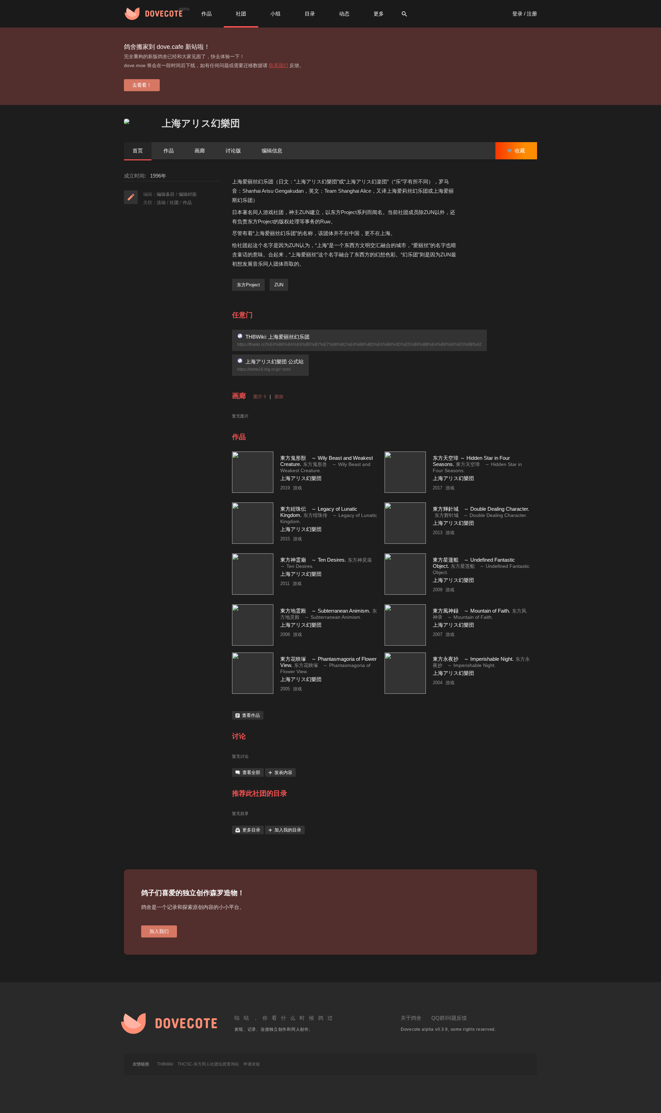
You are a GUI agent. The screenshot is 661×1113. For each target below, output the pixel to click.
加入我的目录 (287, 830)
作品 (206, 14)
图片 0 (259, 396)
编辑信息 (272, 150)
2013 (437, 532)
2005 (285, 688)
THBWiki (165, 1064)
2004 (437, 682)
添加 (278, 396)
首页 (138, 150)
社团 (241, 14)
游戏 (297, 487)
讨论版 (233, 150)
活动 (161, 202)
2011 (285, 583)
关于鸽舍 (411, 1018)
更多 (379, 14)
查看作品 (251, 715)
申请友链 (251, 1064)
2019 (285, 487)
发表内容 (283, 772)
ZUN (278, 284)
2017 (437, 487)
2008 (285, 634)
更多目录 (251, 830)
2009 (437, 589)
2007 (437, 634)
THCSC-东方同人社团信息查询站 (208, 1064)
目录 (310, 14)
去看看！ (141, 85)
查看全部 (251, 772)
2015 (285, 538)
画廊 (200, 150)
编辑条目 (166, 194)
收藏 (519, 150)
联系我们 (278, 65)
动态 (344, 14)
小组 (275, 14)
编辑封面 (188, 194)
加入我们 (159, 931)
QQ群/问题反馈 (449, 1018)
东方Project (248, 284)
